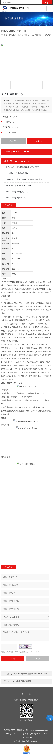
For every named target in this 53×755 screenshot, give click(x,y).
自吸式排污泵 (36, 35)
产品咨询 (13, 141)
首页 (5, 35)
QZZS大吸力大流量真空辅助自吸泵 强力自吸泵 (29, 674)
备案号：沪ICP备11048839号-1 (35, 734)
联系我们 (40, 141)
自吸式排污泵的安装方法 (15, 198)
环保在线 (34, 741)
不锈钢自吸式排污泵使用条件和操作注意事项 (23, 179)
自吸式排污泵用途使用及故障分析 (19, 185)
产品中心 (12, 35)
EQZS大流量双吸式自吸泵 (21, 681)
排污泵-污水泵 (23, 35)
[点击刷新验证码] (25, 646)
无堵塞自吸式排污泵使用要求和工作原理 (22, 167)
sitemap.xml (27, 738)
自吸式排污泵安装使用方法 (16, 192)
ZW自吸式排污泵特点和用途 (17, 173)
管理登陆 (16, 741)
